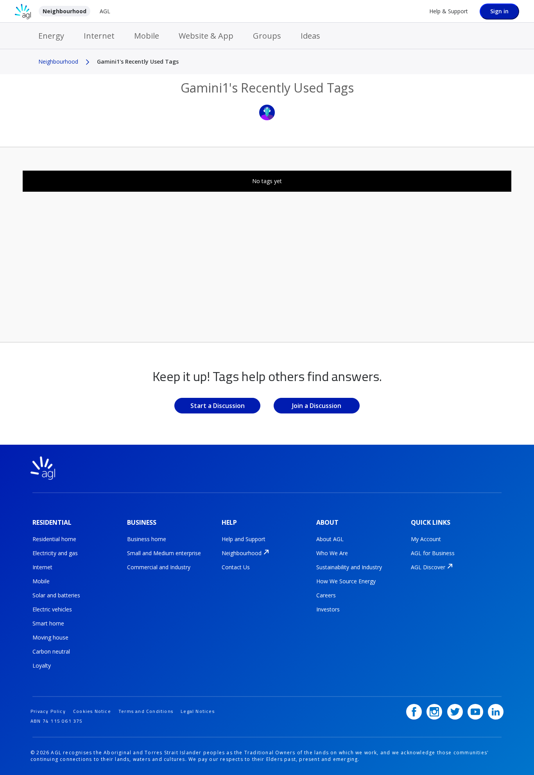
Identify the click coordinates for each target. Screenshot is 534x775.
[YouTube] (475, 711)
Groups (267, 35)
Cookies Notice (92, 711)
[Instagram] (434, 711)
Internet (99, 35)
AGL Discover (428, 567)
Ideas (310, 35)
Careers (326, 595)
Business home (146, 539)
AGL (105, 11)
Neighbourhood (64, 11)
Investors (328, 609)
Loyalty (41, 665)
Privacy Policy (48, 711)
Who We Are (332, 553)
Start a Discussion (217, 405)
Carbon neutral (51, 651)
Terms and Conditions (145, 711)
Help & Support (448, 11)
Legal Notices (198, 711)
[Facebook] (414, 711)
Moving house (50, 637)
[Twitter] (455, 711)
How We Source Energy (346, 581)
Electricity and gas (55, 553)
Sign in (499, 11)
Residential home (54, 539)
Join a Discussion (316, 405)
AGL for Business (433, 553)
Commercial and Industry (158, 567)
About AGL (330, 539)
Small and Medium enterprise (164, 553)
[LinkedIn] (496, 711)
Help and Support (243, 539)
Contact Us (236, 567)
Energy (51, 35)
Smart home (48, 623)
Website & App (206, 35)
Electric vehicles (52, 609)
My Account (426, 539)
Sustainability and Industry (349, 567)
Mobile (146, 35)
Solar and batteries (56, 595)
